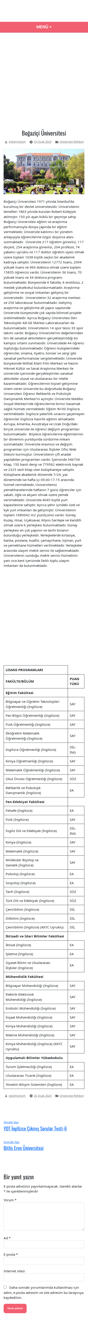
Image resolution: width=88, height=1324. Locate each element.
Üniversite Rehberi (72, 142)
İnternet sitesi (14, 1271)
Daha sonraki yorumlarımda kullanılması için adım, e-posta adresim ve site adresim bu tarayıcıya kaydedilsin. (43, 1292)
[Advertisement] (44, 80)
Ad (7, 1238)
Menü (59, 26)
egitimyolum (17, 142)
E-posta (11, 1254)
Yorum (10, 1200)
